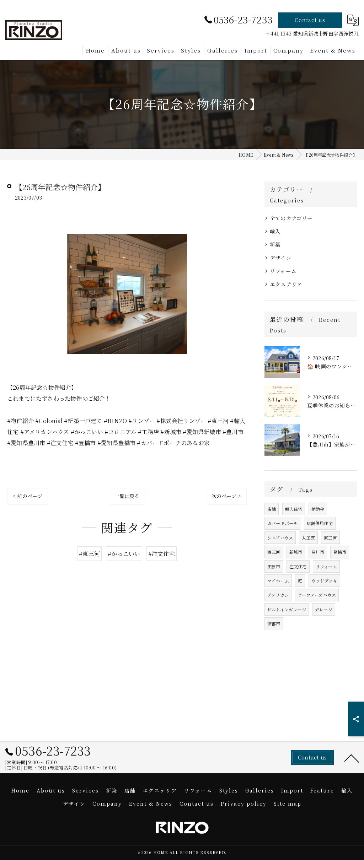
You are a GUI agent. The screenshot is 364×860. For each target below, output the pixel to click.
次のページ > (226, 495)
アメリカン (278, 595)
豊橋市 (339, 552)
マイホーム (278, 581)
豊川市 (318, 552)
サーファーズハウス (317, 595)
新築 (275, 244)
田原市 (273, 566)
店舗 (271, 509)
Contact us (310, 19)
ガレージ (323, 609)
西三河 (273, 552)
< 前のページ (27, 495)
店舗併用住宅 (320, 523)
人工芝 (308, 538)
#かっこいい (124, 554)
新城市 (296, 552)
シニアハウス (280, 538)
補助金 (318, 509)
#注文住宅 (161, 554)
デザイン (280, 257)
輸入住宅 (294, 509)
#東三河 (89, 554)
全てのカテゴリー (291, 218)
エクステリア (286, 284)
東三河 (330, 538)
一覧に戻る (127, 495)
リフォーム (283, 271)
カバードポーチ (282, 523)
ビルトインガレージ (286, 609)
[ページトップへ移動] (351, 758)
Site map (287, 803)
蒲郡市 (273, 624)
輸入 (275, 231)
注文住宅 (298, 566)
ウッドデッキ (324, 581)
